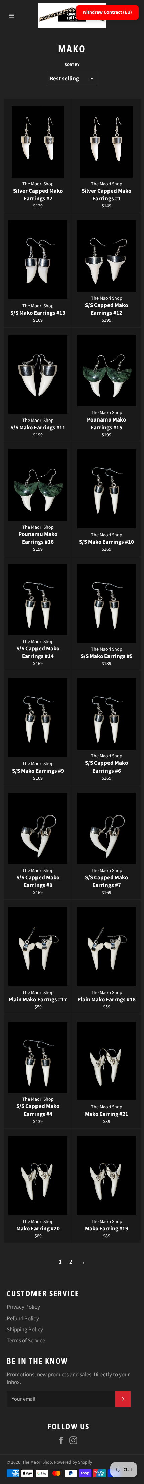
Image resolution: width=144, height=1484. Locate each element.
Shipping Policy (25, 1330)
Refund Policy (23, 1319)
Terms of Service (26, 1341)
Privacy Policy (23, 1307)
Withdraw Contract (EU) (107, 12)
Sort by (72, 65)
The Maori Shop (37, 1462)
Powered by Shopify (73, 1462)
